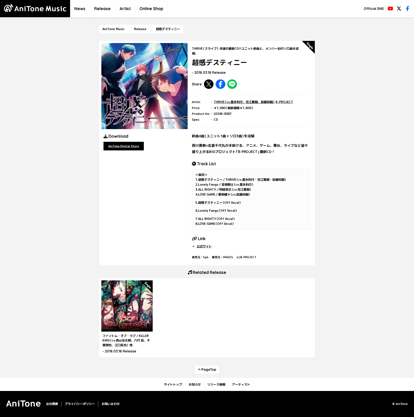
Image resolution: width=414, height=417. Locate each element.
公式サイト (204, 246)
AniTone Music (113, 29)
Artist (125, 8)
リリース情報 (216, 384)
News (79, 8)
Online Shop (151, 8)
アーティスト (241, 384)
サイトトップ (173, 384)
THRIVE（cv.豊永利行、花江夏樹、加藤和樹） (244, 102)
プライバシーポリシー (80, 404)
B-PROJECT (284, 102)
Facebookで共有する (220, 84)
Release (102, 8)
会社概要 (52, 404)
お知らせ (195, 384)
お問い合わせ (111, 404)
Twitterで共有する (209, 84)
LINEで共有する (232, 84)
